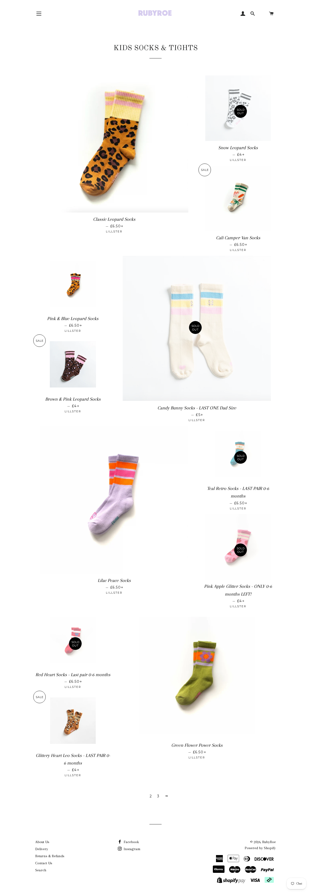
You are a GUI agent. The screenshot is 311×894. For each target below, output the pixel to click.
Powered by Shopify (260, 848)
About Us (42, 842)
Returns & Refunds (49, 856)
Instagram (131, 849)
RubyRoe (269, 842)
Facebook (131, 842)
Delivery (41, 849)
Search (40, 870)
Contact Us (43, 863)
